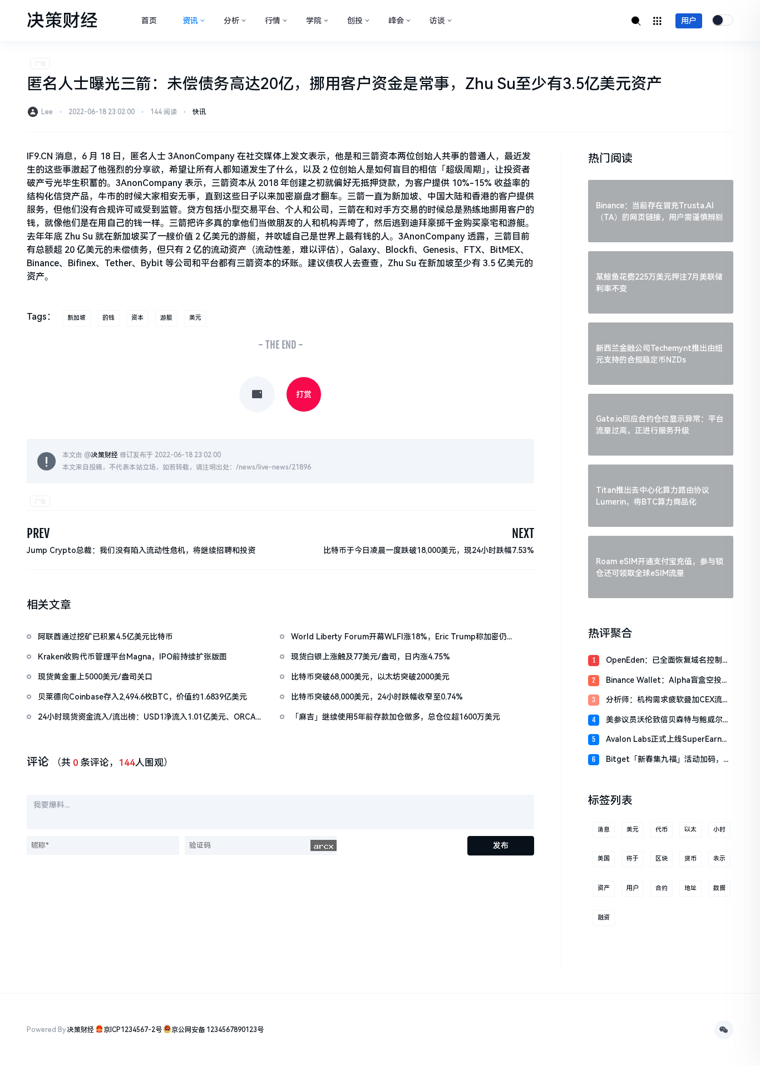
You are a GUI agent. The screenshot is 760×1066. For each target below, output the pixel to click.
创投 (355, 20)
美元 (195, 317)
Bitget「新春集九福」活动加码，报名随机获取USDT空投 (668, 760)
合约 (661, 888)
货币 (690, 858)
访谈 (437, 20)
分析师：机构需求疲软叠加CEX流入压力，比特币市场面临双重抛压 (668, 700)
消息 (604, 829)
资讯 (190, 20)
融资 (604, 917)
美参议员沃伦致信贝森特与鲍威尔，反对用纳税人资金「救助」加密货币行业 (668, 720)
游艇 (166, 317)
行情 (272, 20)
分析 (231, 20)
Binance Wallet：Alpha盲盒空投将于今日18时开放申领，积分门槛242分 (667, 681)
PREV (38, 533)
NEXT (523, 533)
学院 (314, 20)
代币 (661, 829)
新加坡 (76, 317)
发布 (501, 845)
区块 (661, 858)
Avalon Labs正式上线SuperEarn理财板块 (667, 740)
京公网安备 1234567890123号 (217, 1030)
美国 (604, 858)
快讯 (199, 112)
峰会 (396, 20)
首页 (149, 20)
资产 (604, 888)
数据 (719, 888)
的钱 (108, 317)
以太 (690, 829)
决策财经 (104, 455)
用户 (689, 20)
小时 (719, 829)
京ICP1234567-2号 (132, 1030)
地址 (690, 888)
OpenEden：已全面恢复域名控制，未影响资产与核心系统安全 (668, 661)
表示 (719, 858)
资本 (137, 317)
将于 (632, 858)
